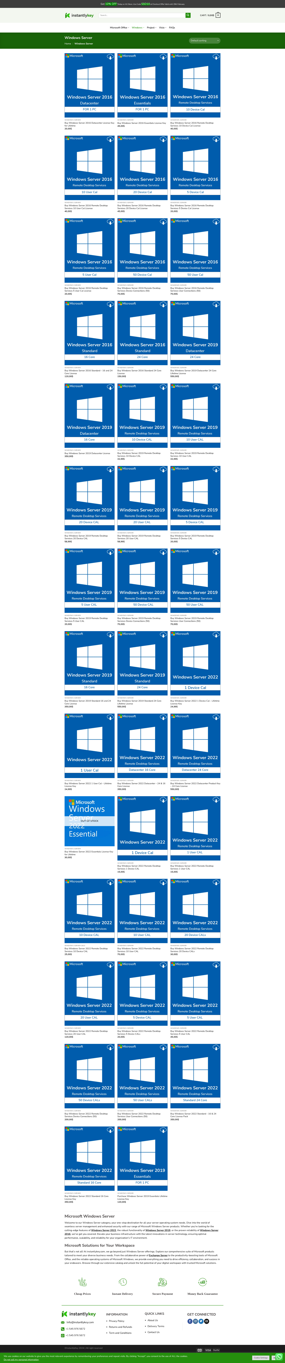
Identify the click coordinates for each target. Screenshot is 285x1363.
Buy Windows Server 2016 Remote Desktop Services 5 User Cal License (86, 289)
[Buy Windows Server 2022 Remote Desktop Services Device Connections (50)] (90, 1076)
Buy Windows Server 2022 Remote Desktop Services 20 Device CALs (191, 950)
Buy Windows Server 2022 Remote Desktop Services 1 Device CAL (138, 867)
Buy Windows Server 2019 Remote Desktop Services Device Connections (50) (138, 619)
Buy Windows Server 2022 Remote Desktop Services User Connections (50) (138, 1115)
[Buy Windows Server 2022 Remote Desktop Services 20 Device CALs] (195, 911)
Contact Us (154, 1332)
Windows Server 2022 (103, 1230)
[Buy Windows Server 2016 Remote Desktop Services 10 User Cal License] (90, 168)
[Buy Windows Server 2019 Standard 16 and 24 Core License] (90, 663)
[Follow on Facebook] (190, 1321)
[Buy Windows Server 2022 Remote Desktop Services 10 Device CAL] (90, 911)
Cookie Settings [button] (261, 1357)
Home (68, 43)
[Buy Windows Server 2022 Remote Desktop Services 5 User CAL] (195, 993)
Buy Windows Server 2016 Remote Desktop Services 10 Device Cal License (191, 124)
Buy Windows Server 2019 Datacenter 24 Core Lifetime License (193, 372)
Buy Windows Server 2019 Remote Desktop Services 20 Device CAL (86, 537)
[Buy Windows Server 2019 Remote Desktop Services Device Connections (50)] (142, 581)
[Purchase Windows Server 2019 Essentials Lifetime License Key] (142, 1158)
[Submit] (188, 15)
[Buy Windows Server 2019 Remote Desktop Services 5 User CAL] (90, 581)
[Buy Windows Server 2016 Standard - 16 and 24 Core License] (90, 333)
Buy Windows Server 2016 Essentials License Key (141, 123)
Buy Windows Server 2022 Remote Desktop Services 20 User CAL (86, 1032)
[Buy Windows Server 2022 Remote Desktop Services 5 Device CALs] (142, 993)
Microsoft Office (118, 27)
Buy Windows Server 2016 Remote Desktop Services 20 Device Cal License (138, 207)
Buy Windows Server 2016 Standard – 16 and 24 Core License (89, 372)
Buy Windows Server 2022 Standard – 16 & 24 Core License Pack (193, 1115)
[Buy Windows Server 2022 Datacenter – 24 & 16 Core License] (142, 746)
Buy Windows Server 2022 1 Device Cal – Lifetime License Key (195, 702)
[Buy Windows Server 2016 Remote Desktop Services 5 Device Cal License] (195, 168)
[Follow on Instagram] (195, 1321)
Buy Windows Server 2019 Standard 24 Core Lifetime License (139, 702)
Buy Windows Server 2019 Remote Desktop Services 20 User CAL (138, 537)
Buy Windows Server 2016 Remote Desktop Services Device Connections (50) (138, 289)
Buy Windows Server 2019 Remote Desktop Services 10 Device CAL (138, 454)
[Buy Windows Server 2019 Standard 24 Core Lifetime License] (142, 663)
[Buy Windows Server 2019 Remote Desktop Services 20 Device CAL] (90, 498)
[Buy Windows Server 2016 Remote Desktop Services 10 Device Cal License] (195, 85)
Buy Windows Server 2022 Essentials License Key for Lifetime (89, 853)
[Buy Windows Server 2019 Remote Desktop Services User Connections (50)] (195, 581)
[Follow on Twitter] (201, 1321)
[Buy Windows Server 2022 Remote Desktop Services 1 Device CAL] (142, 828)
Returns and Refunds (120, 1327)
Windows (137, 27)
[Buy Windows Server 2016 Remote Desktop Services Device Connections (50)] (142, 250)
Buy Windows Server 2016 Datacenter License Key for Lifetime (89, 124)
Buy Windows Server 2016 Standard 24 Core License (139, 372)
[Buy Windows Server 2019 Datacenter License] (90, 415)
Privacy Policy (116, 1321)
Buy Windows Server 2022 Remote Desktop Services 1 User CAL (191, 867)
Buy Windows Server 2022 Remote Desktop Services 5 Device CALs (138, 1032)
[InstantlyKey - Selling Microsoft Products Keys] (79, 15)
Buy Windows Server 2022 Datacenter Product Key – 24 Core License (195, 785)
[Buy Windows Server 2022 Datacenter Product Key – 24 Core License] (195, 746)
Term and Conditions (120, 1333)
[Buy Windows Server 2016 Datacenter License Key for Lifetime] (90, 85)
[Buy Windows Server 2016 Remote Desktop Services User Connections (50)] (195, 250)
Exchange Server (158, 1255)
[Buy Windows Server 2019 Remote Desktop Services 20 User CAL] (142, 498)
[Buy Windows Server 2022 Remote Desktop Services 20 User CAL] (90, 993)
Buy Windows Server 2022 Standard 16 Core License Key (87, 1197)
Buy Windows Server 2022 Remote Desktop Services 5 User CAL (191, 1032)
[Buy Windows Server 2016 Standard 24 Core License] (142, 333)
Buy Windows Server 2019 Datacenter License (87, 453)
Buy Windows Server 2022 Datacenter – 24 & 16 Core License (141, 785)
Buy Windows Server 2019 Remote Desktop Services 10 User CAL (191, 454)
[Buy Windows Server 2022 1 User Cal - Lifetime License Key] (90, 746)
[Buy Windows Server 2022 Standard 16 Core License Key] (90, 1158)
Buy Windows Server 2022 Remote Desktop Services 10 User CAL (138, 950)
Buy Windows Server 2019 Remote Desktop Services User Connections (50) (191, 619)
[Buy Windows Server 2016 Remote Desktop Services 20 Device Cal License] (142, 168)
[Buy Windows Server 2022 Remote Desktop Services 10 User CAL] (142, 911)
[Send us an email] (206, 1321)
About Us (153, 1320)
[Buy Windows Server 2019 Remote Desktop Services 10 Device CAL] (142, 415)
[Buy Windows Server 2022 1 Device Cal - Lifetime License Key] (195, 663)
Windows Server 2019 (157, 1230)
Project (151, 27)
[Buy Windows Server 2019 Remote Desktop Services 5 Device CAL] (195, 498)
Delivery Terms (156, 1326)
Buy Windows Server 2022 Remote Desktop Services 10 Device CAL (86, 950)
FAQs (172, 27)
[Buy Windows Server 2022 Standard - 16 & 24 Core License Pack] (195, 1076)
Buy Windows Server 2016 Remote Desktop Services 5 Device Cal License (191, 207)
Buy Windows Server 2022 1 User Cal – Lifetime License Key (88, 785)
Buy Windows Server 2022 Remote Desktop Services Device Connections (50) (86, 1115)
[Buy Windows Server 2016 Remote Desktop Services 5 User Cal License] (90, 250)
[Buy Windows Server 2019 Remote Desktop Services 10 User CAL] (195, 415)
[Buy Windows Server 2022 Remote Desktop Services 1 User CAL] (195, 828)
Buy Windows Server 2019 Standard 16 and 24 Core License (88, 702)
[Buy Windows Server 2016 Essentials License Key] (142, 85)
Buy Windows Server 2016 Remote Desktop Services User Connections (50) (191, 289)
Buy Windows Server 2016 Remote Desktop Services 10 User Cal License (86, 207)
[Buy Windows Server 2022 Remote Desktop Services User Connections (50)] (142, 1076)
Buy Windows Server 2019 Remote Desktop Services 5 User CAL (86, 619)
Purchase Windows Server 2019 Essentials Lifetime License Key (142, 1197)
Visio (161, 27)
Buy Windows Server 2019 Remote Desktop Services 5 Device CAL (191, 537)
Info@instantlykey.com (79, 1322)
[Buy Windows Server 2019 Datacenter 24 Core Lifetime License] (195, 333)
